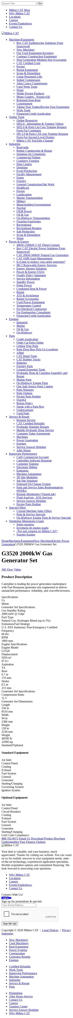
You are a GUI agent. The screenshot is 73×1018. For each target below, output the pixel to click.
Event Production (26, 170)
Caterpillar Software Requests (34, 460)
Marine (20, 325)
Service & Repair (19, 416)
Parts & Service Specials (30, 514)
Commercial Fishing (28, 157)
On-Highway (24, 332)
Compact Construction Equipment (36, 56)
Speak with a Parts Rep (30, 406)
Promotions (15, 993)
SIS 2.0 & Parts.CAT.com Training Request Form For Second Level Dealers (42, 135)
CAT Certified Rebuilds (30, 423)
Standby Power (25, 282)
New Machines (25, 49)
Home (5, 540)
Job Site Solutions (27, 480)
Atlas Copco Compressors (31, 83)
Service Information (28, 278)
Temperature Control (28, 305)
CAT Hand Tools (26, 356)
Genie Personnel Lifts (29, 76)
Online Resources (26, 120)
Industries (14, 144)
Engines (14, 319)
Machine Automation (28, 474)
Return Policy (24, 403)
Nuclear (21, 208)
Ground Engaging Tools (30, 369)
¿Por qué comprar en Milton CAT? (36, 531)
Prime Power (24, 285)
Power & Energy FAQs (30, 271)
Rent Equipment (18, 946)
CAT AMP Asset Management (34, 258)
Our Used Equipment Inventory (35, 53)
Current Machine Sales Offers (34, 511)
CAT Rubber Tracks (28, 359)
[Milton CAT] (10, 33)
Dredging (22, 167)
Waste (20, 90)
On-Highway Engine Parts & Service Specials (43, 517)
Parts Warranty (25, 389)
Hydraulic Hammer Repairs (32, 426)
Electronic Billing (26, 467)
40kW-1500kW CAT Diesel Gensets (38, 245)
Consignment (24, 103)
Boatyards (22, 147)
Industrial (22, 322)
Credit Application (27, 339)
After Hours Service (21, 996)
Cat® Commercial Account (32, 457)
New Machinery (18, 939)
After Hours (23, 450)
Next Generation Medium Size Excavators (41, 59)
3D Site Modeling (27, 477)
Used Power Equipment (30, 302)
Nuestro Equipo (25, 534)
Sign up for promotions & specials (21, 901)
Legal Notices (50, 930)
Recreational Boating (28, 228)
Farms (20, 177)
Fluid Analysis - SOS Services (34, 497)
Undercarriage (24, 410)
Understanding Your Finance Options (23, 841)
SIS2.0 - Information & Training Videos (39, 123)
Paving (20, 66)
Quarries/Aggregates (28, 221)
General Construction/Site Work (35, 184)
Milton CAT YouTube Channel (34, 140)
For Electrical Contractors (31, 309)
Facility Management (28, 174)
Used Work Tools (26, 86)
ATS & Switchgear (27, 295)
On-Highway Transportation (33, 218)
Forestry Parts (24, 366)
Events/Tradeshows (20, 23)
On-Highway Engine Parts (32, 383)
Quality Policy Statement (31, 275)
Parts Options (24, 393)
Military (21, 201)
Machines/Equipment (21, 39)
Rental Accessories (27, 298)
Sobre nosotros (25, 524)
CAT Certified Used (28, 63)
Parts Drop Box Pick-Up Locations (37, 349)
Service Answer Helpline (31, 447)
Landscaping (24, 194)
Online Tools (16, 117)
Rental (20, 292)
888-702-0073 (9, 838)
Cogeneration (17, 953)
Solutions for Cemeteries (30, 154)
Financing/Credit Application (33, 113)
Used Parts (22, 413)
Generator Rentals (19, 956)
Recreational (23, 224)
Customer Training (27, 463)
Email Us (24, 838)
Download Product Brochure (48, 838)
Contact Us (15, 26)
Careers (13, 20)
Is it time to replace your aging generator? (40, 261)
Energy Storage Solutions (31, 268)
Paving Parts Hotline (28, 396)
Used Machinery (19, 943)
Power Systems (18, 950)
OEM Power (24, 211)
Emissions (22, 470)
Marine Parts (23, 379)
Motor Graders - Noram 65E (33, 96)
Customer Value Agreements (33, 433)
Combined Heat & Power (31, 288)
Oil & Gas (22, 214)
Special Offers (17, 507)
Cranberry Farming (27, 160)
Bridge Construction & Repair (34, 150)
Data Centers (24, 164)
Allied (20, 352)
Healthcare (22, 187)
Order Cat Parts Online (30, 342)
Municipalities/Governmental (33, 204)
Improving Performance (23, 453)
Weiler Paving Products (30, 93)
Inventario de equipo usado (32, 527)
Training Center (18, 1006)
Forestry (21, 181)
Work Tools (23, 110)
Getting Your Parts (27, 346)
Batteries (21, 362)
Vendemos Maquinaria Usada (26, 521)
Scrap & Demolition (28, 73)
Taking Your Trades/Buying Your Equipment (42, 106)
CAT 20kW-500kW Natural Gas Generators (42, 255)
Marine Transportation (29, 197)
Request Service (26, 420)
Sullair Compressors (28, 80)
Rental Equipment (27, 69)
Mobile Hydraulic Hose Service (35, 430)
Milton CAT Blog (19, 10)
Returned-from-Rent (28, 100)
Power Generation (27, 440)
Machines (22, 436)
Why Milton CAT (19, 13)
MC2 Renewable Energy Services (36, 265)
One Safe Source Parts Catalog (34, 386)
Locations (15, 16)
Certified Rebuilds (20, 966)
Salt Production (25, 231)
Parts (12, 335)
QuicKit (21, 399)
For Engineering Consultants (33, 312)
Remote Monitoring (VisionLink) (36, 494)
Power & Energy (19, 241)
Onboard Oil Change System (33, 484)
